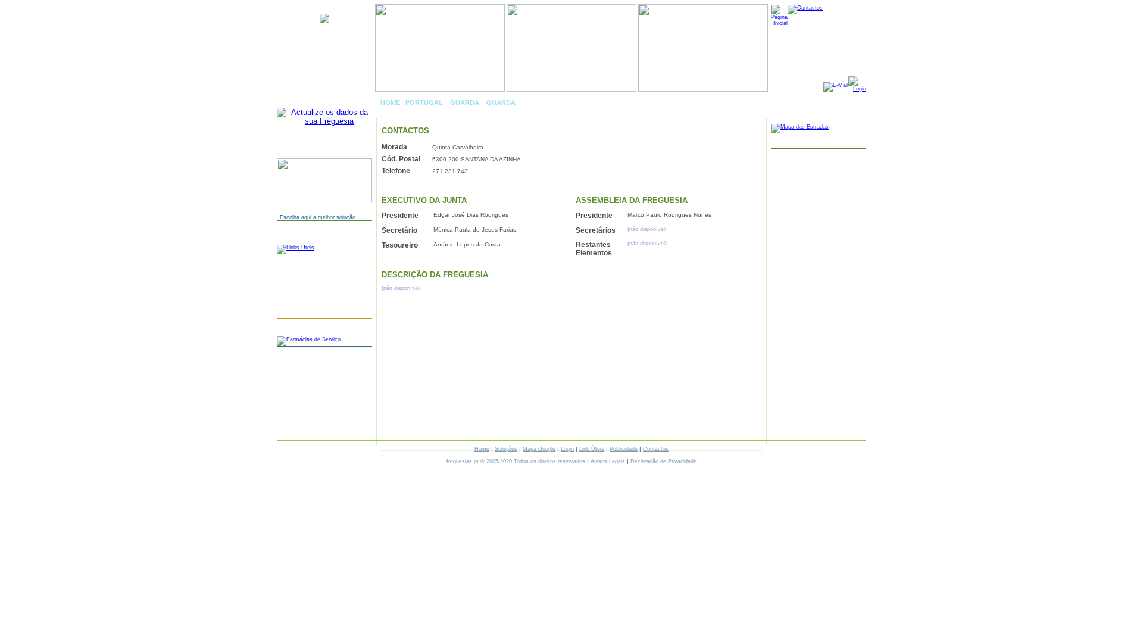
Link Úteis (591, 449)
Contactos (656, 449)
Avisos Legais (608, 461)
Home (481, 449)
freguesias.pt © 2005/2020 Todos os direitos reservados (515, 461)
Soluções (506, 449)
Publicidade (624, 449)
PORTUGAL (424, 102)
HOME (390, 102)
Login (567, 449)
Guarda (464, 102)
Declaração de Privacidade (663, 461)
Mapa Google (539, 449)
